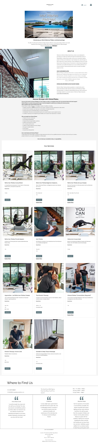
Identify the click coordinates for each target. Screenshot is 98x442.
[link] (18, 183)
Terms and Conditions (49, 439)
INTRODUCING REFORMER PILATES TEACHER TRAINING (68, 83)
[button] (91, 4)
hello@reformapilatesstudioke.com (16, 392)
